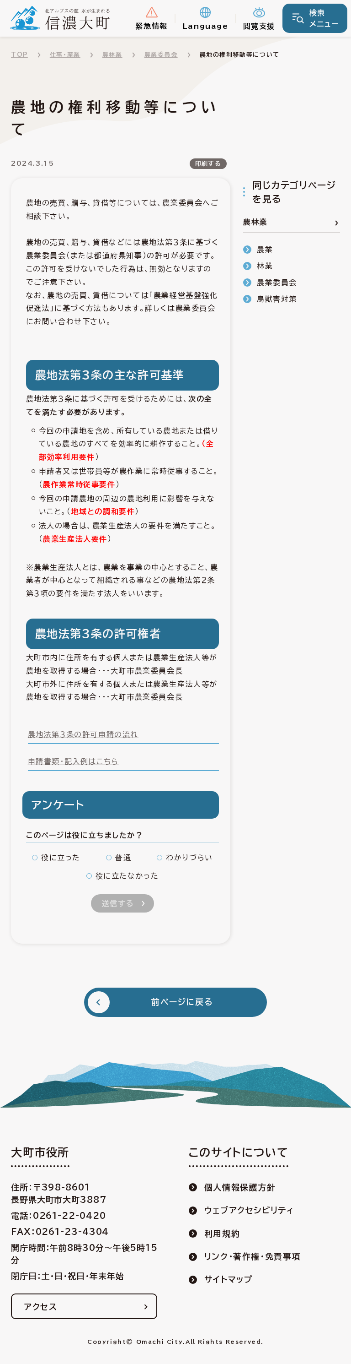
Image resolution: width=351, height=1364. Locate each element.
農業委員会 (161, 55)
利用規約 (222, 1233)
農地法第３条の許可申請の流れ (83, 734)
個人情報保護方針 (240, 1187)
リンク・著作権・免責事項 (252, 1256)
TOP (19, 55)
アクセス (40, 1307)
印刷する (208, 164)
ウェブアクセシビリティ (249, 1210)
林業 (265, 266)
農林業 (112, 55)
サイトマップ (228, 1279)
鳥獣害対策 (277, 299)
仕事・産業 (65, 55)
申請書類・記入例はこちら (73, 761)
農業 (265, 249)
